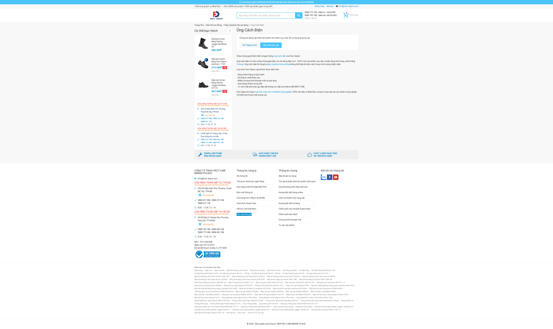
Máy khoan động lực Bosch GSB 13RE (282, 279)
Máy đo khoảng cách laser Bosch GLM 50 (318, 276)
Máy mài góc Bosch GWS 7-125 (241, 282)
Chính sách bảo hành (288, 214)
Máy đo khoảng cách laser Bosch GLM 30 (248, 276)
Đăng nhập (319, 6)
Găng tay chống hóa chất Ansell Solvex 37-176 (298, 304)
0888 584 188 (324, 15)
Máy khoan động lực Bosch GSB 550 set (210, 282)
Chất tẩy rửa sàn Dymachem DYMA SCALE (326, 289)
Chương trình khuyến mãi (290, 220)
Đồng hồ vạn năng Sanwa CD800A (207, 286)
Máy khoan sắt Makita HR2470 (298, 295)
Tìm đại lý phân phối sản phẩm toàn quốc (297, 181)
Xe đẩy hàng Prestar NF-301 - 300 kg (266, 273)
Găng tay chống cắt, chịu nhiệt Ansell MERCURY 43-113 (216, 307)
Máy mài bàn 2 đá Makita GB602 (207, 295)
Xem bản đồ (210, 115)
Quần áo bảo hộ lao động (283, 307)
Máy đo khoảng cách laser (237, 270)
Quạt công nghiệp (250, 304)
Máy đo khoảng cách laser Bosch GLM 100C (212, 276)
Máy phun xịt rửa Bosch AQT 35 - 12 (331, 282)
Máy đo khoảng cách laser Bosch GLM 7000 (247, 279)
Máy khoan (198, 270)
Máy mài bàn (219, 270)
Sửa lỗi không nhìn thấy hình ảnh (293, 187)
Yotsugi (240, 64)
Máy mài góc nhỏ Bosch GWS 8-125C (300, 282)
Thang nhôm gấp (201, 304)
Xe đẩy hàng (304, 270)
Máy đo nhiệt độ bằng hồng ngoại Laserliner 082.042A (332, 286)
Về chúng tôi (242, 176)
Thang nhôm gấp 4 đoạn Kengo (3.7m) (225, 304)
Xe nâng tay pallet (290, 270)
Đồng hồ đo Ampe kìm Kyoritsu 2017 (269, 286)
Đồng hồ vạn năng (257, 270)
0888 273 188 (311, 12)
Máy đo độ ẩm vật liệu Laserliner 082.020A (290, 289)
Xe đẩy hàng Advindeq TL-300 (206, 273)
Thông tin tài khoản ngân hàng (250, 181)
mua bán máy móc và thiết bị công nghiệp (273, 92)
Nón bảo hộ (231, 313)
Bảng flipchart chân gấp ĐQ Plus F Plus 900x (239, 298)
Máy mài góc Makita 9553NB (247, 292)
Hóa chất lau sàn (273, 270)
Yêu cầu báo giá (271, 45)
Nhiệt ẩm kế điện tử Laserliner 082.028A (255, 289)
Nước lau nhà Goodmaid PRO (297, 286)
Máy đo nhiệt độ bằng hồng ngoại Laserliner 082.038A (215, 289)
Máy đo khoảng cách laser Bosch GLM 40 (283, 276)
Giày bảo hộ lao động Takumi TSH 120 (209, 313)
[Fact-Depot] (216, 15)
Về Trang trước (249, 45)
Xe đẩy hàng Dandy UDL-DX (293, 273)
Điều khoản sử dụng (287, 176)
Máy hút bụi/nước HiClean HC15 (207, 298)
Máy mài (208, 270)
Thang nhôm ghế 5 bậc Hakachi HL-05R (247, 301)
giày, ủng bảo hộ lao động (278, 64)
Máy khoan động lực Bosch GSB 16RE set (315, 279)
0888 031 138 (324, 12)
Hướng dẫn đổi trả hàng (289, 203)
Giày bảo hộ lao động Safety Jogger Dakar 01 (212, 310)
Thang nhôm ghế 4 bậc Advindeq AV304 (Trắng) (319, 301)
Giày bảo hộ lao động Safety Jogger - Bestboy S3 (334, 307)
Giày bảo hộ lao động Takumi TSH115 (326, 310)
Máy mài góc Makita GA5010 (297, 292)
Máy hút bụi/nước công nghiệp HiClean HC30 (330, 295)
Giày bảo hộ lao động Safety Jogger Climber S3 (290, 310)
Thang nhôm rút (347, 301)
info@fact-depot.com (349, 6)
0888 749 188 (311, 15)
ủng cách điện (279, 56)
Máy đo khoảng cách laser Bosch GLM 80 (210, 279)
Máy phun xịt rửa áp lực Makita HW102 (237, 295)
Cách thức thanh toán (246, 203)
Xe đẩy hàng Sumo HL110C (317, 273)
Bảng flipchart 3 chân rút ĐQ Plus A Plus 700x (315, 298)
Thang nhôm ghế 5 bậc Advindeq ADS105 (281, 301)
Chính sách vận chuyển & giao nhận (294, 209)
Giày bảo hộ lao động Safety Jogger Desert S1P (251, 310)
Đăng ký (330, 6)
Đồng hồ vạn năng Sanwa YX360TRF (238, 286)
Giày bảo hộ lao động (304, 307)
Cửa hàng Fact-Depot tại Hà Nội (251, 198)
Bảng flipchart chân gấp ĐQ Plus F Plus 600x (276, 298)
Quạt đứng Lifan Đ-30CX (268, 304)
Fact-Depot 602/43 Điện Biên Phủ (252, 187)
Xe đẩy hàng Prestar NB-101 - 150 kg (234, 273)
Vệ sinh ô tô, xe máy (256, 313)
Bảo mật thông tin (245, 192)
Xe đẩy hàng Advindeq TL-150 (323, 270)
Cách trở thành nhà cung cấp (292, 198)
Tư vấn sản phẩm (287, 225)
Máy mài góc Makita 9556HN (272, 292)
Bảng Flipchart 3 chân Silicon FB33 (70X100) (212, 301)
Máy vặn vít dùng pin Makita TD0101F (269, 295)
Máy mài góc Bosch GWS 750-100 (269, 282)
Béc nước (241, 313)
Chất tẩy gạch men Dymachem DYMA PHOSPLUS (213, 292)
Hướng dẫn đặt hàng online (291, 192)
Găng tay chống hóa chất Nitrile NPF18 (256, 307)
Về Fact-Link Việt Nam (246, 209)
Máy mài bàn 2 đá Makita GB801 (323, 292)
